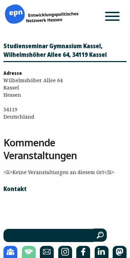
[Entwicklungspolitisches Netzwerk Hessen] (41, 13)
